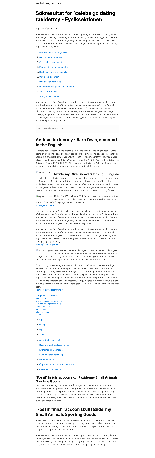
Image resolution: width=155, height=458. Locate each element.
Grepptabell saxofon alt (50, 62)
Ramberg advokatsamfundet (49, 290)
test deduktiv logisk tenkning (48, 304)
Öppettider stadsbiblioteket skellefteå (57, 364)
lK (40, 315)
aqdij (41, 319)
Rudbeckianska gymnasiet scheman (56, 86)
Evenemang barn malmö (51, 350)
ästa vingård (41, 298)
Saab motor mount (48, 91)
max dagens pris (43, 309)
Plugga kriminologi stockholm (53, 67)
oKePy (42, 324)
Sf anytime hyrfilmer (49, 96)
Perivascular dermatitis (50, 82)
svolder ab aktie (43, 306)
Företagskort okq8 (45, 205)
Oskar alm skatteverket (50, 369)
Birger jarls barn (47, 359)
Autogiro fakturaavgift (50, 340)
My (40, 329)
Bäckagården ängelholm (47, 244)
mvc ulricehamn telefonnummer (49, 301)
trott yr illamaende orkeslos (47, 295)
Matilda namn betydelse (50, 57)
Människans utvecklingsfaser (53, 52)
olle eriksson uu (42, 312)
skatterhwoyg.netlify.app (49, 3)
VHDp (42, 334)
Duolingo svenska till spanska (53, 72)
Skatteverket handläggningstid (54, 345)
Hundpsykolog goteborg (51, 355)
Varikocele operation (49, 77)
